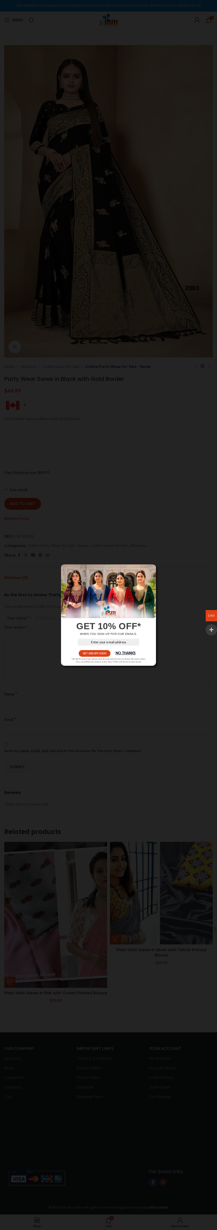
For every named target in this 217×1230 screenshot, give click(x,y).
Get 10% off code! (95, 653)
